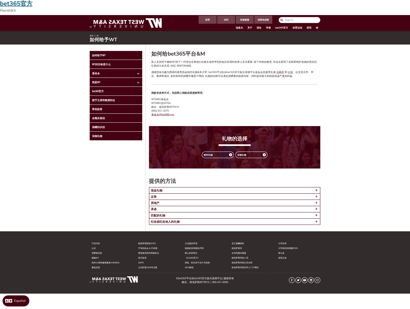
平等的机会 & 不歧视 (147, 248)
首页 (92, 35)
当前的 (280, 72)
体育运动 (297, 27)
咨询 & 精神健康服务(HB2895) (105, 262)
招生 (259, 27)
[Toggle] (138, 73)
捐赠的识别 (98, 127)
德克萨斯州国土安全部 (242, 262)
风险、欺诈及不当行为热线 (197, 262)
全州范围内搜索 (239, 252)
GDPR (141, 262)
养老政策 (97, 109)
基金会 (96, 73)
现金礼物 (156, 190)
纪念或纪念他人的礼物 (165, 221)
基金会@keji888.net (162, 114)
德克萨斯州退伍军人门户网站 (245, 267)
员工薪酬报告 (238, 243)
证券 (154, 196)
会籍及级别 (98, 118)
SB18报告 (189, 267)
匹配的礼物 (158, 215)
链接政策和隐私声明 (194, 248)
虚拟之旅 (282, 257)
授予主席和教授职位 (103, 100)
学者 (268, 27)
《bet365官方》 (192, 257)
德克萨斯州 (237, 248)
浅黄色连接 (263, 19)
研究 (309, 27)
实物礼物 (97, 136)
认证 (94, 248)
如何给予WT (99, 55)
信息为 (239, 27)
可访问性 (96, 243)
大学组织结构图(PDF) (288, 248)
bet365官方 (281, 27)
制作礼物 (208, 154)
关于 (249, 27)
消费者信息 (97, 252)
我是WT (96, 82)
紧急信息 (96, 267)
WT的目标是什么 (101, 64)
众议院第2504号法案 (147, 267)
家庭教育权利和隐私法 (148, 252)
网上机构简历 (191, 252)
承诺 (154, 209)
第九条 (281, 252)
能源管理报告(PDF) (147, 243)
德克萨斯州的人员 (240, 257)
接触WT (95, 257)
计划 (290, 72)
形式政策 (142, 257)
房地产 (155, 203)
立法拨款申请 (191, 243)
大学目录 (282, 243)
